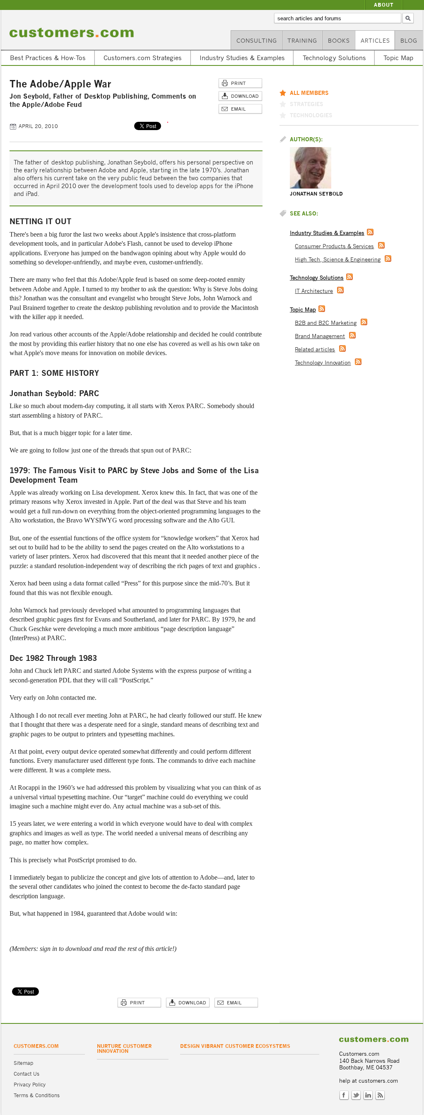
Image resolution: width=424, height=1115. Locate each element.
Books (339, 40)
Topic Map (398, 57)
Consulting (256, 40)
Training (302, 40)
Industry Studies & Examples (242, 57)
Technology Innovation (323, 363)
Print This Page (240, 83)
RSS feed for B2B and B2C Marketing (364, 322)
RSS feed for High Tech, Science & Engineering (388, 258)
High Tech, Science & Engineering (338, 259)
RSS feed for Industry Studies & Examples (370, 232)
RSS (380, 1095)
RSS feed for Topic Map (321, 308)
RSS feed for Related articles (342, 348)
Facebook (344, 1095)
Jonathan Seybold (316, 194)
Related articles (315, 349)
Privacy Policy (30, 1084)
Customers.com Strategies (143, 57)
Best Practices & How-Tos (48, 57)
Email (240, 109)
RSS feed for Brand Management (352, 335)
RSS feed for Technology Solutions (349, 276)
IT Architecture (314, 291)
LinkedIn (368, 1095)
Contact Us (26, 1074)
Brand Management (320, 336)
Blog (408, 40)
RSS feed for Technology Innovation (358, 361)
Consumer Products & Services (334, 246)
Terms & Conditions (37, 1095)
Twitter (356, 1095)
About (384, 5)
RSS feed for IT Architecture (340, 290)
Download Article (240, 96)
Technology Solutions (334, 57)
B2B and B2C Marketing (326, 323)
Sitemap (23, 1063)
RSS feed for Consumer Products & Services (381, 245)
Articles (375, 40)
